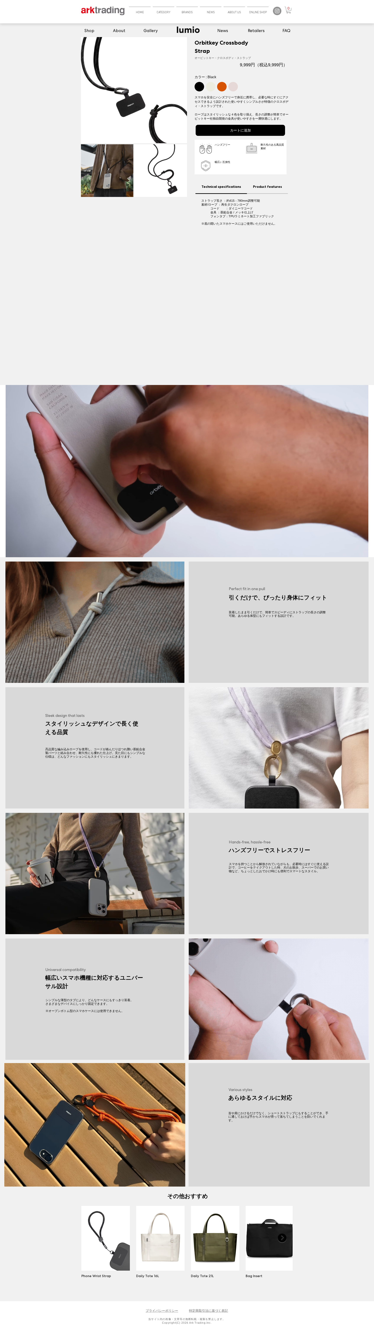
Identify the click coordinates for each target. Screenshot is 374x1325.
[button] (163, 10)
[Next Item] (282, 1238)
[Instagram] (277, 11)
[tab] (221, 187)
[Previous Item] (91, 1238)
